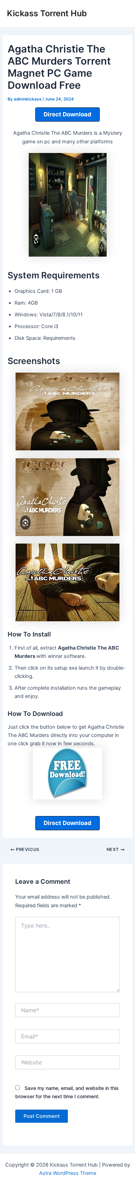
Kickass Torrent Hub (47, 13)
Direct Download (67, 114)
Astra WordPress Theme (67, 1173)
